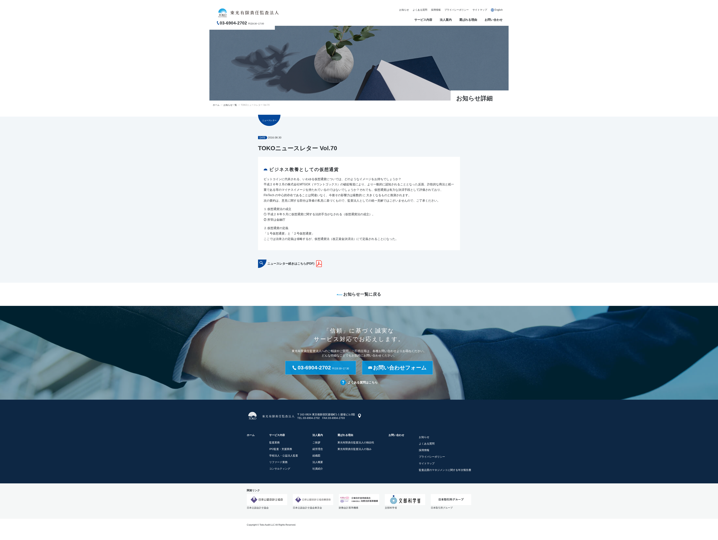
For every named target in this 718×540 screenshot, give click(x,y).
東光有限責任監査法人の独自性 (355, 442)
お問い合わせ (494, 19)
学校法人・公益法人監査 (283, 455)
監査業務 (274, 442)
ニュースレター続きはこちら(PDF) (290, 263)
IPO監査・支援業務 (280, 449)
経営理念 (317, 449)
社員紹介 (317, 468)
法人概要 (317, 462)
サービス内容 (423, 19)
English (499, 9)
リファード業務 (278, 462)
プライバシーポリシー (456, 9)
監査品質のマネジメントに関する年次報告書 (445, 469)
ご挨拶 (316, 442)
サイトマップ (479, 9)
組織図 (316, 455)
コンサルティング (279, 468)
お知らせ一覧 (230, 105)
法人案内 (446, 19)
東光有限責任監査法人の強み (354, 449)
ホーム (216, 105)
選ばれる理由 (468, 19)
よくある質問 (420, 9)
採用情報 (436, 9)
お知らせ (404, 9)
